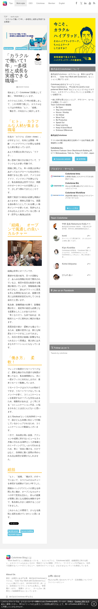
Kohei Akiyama (69, 263)
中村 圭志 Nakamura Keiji (74, 223)
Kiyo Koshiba (68, 247)
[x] (81, 3)
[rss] (94, 3)
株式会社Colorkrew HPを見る (20, 596)
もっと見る (73, 208)
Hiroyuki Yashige (38, 62)
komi (64, 235)
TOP (5, 16)
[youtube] (90, 3)
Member (51, 3)
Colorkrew (40, 3)
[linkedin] (85, 3)
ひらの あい (67, 274)
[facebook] (76, 3)
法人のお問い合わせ (57, 579)
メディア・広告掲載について (77, 579)
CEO (31, 3)
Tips (11, 3)
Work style (20, 3)
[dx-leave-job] (72, 40)
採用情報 (82, 159)
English (62, 3)
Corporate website (63, 159)
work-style (15, 16)
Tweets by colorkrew (59, 353)
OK (94, 604)
